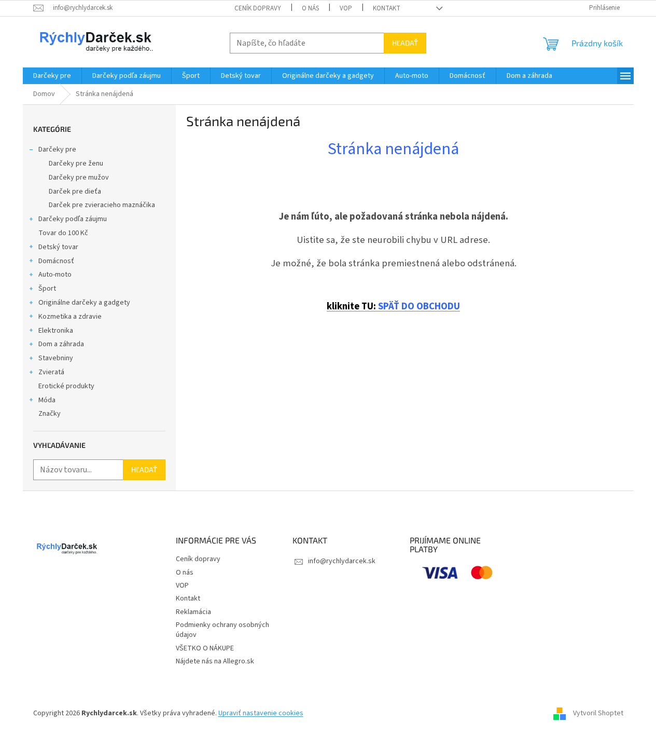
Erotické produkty (66, 386)
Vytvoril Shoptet (598, 713)
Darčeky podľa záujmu (72, 219)
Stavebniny (55, 358)
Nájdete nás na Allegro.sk (215, 661)
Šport (47, 288)
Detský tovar (58, 247)
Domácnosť (56, 261)
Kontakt (386, 8)
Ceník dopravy (257, 8)
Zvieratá (51, 372)
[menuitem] (52, 75)
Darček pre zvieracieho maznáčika (102, 205)
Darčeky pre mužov (79, 177)
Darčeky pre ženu (76, 163)
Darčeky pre (57, 149)
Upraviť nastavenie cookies (260, 713)
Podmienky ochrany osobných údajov (222, 630)
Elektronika (55, 330)
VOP (346, 8)
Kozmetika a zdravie (70, 316)
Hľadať (405, 42)
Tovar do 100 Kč (63, 233)
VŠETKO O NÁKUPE (205, 648)
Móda (46, 400)
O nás (310, 8)
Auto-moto (55, 274)
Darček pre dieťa (75, 191)
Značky (49, 414)
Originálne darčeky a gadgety (84, 302)
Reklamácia (193, 612)
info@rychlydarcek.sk (341, 561)
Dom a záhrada (61, 344)
